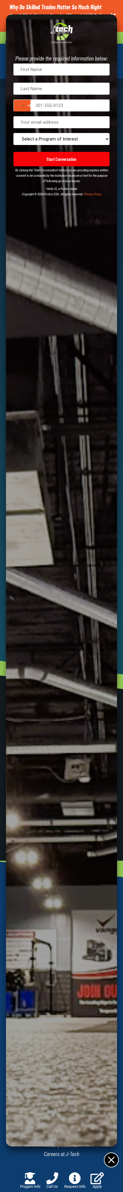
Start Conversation (61, 159)
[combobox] (22, 105)
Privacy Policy (93, 194)
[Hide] (111, 1159)
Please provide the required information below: (61, 58)
